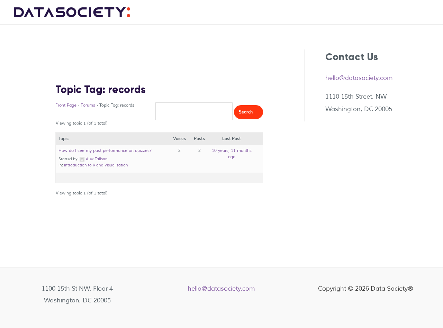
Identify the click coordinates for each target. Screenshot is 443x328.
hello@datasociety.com (359, 78)
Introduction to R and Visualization (96, 165)
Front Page (65, 105)
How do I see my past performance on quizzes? (105, 150)
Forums (88, 105)
